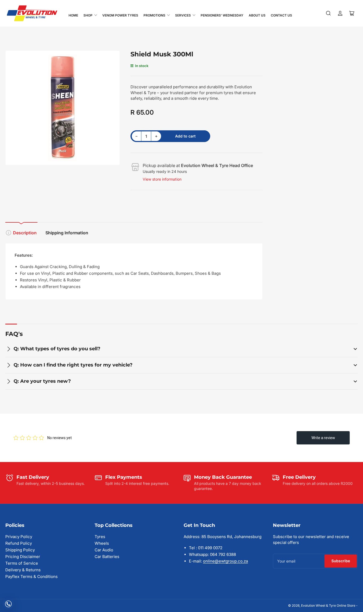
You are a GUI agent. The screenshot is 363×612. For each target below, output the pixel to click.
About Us (257, 15)
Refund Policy (18, 543)
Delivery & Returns (23, 569)
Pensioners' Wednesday (222, 15)
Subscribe (340, 561)
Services (183, 15)
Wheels (102, 543)
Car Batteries (107, 556)
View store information (162, 179)
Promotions (154, 15)
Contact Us (281, 15)
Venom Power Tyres (120, 15)
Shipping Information (66, 232)
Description (25, 232)
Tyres (100, 536)
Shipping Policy (20, 549)
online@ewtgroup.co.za (225, 561)
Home (73, 15)
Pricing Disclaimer (22, 556)
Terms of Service (21, 563)
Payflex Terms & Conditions (31, 576)
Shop (87, 15)
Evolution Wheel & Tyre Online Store (328, 605)
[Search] (328, 13)
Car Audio (104, 549)
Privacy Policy (18, 536)
